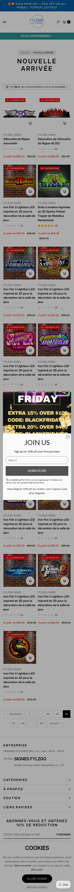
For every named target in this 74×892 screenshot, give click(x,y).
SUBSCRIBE (37, 471)
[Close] (68, 437)
